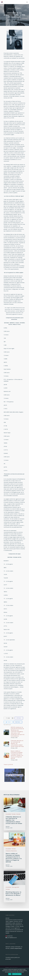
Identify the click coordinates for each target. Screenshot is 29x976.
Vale (10, 974)
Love (10, 718)
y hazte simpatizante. (16, 948)
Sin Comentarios (14, 21)
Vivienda (18, 814)
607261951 (10, 936)
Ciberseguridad (15, 887)
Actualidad (11, 8)
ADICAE (11, 20)
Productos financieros (11, 850)
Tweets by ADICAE (8, 764)
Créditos (18, 8)
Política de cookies (17, 974)
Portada (14, 814)
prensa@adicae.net (12, 937)
